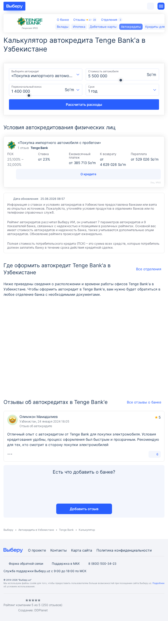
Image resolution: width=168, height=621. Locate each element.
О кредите (88, 174)
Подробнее (158, 583)
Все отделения (148, 269)
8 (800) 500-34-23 (102, 563)
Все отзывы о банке (144, 402)
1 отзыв (23, 148)
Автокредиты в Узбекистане (36, 529)
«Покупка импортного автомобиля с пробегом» (59, 142)
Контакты (58, 550)
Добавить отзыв (84, 509)
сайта (87, 550)
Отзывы (84, 19)
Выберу (8, 529)
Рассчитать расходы (84, 104)
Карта (76, 550)
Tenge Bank (66, 529)
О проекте (37, 550)
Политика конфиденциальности (124, 550)
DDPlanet (41, 610)
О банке (63, 19)
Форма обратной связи (26, 563)
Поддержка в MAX (66, 563)
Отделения (111, 19)
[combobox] (45, 74)
